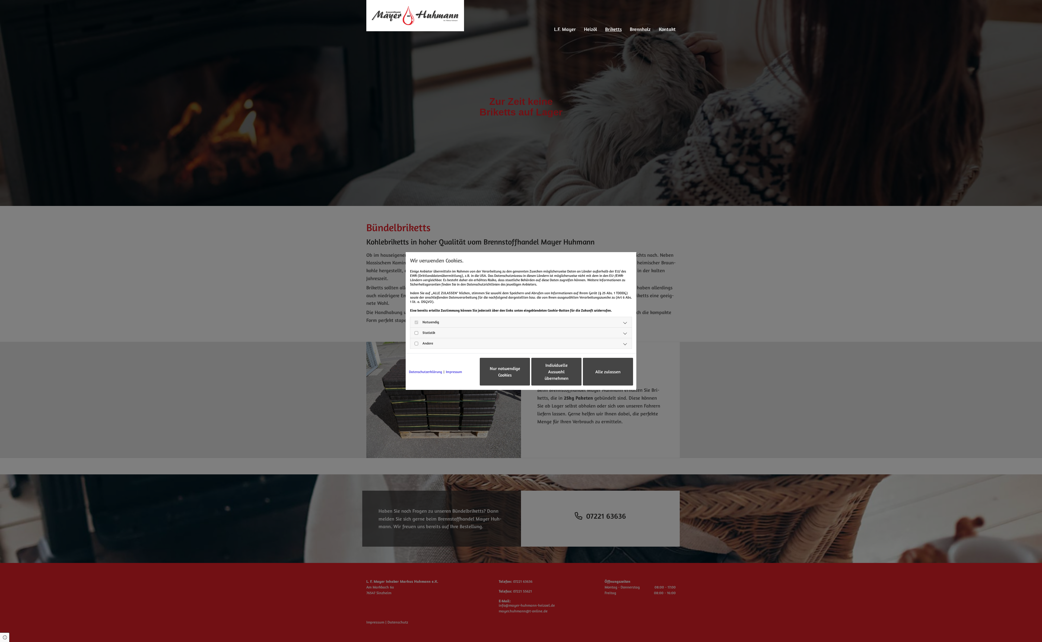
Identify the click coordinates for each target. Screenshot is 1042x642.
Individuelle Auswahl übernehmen (556, 371)
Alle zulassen (608, 371)
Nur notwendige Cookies (505, 372)
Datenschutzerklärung (425, 371)
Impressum (454, 371)
